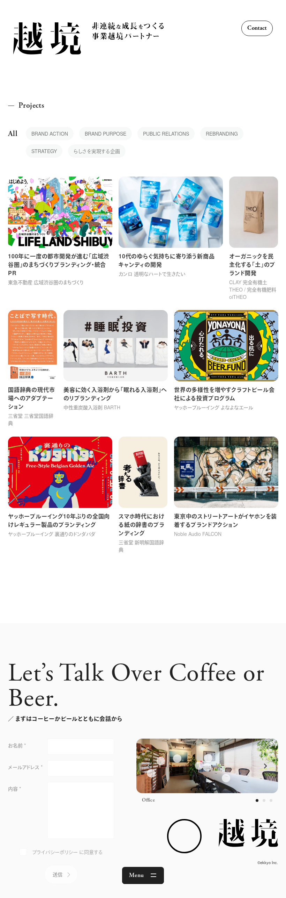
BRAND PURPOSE (105, 133)
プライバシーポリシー (55, 851)
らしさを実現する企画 (97, 151)
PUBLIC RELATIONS (166, 133)
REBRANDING (222, 133)
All (12, 134)
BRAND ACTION (49, 133)
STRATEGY (44, 151)
